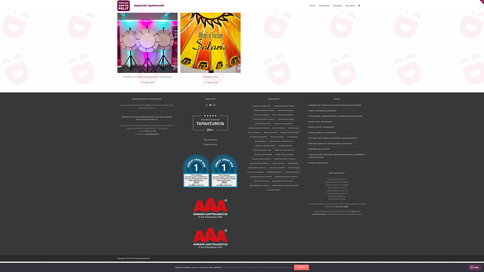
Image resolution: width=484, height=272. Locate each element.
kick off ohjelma (279, 128)
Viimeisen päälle (342, 207)
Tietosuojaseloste (210, 140)
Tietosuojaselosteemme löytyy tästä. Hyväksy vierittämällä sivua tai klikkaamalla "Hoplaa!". (257, 267)
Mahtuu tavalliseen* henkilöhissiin (322, 132)
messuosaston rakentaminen (281, 141)
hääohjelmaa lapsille (286, 119)
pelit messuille (293, 168)
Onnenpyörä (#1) (210, 77)
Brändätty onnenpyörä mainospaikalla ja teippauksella (147, 77)
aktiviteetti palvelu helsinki (264, 110)
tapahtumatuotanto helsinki (261, 177)
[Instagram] (214, 105)
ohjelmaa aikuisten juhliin (265, 146)
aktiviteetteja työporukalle (284, 106)
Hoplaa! (301, 267)
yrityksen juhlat (274, 190)
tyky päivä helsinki (261, 181)
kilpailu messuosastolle (290, 132)
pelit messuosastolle (255, 172)
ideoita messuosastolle (283, 124)
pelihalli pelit (293, 163)
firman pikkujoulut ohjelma (282, 115)
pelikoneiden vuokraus (257, 168)
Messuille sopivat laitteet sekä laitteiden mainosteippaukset (333, 138)
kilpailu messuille (270, 132)
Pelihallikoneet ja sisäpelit (319, 149)
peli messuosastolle (277, 168)
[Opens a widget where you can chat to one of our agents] (474, 267)
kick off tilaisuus (254, 132)
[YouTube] (210, 105)
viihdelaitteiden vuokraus (259, 185)
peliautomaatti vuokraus (259, 163)
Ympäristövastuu (210, 144)
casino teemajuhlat (261, 115)
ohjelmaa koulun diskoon (284, 150)
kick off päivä (293, 128)
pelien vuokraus (278, 163)
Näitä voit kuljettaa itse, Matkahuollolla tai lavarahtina (330, 143)
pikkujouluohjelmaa (274, 172)
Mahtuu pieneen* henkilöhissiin (321, 127)
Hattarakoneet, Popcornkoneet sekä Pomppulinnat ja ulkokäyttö (335, 105)
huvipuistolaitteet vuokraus (264, 119)
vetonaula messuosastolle (282, 181)
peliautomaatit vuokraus (261, 159)
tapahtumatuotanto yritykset (286, 177)
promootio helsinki (292, 172)
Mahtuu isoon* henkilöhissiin (320, 122)
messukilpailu (292, 137)
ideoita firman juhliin (263, 124)
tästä (148, 105)
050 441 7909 (150, 131)
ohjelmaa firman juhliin (262, 150)
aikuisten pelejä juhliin (262, 106)
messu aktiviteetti (277, 137)
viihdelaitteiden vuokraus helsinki (285, 185)
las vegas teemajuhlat (258, 137)
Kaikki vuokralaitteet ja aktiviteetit (322, 111)
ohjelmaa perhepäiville (263, 154)
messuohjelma (260, 141)
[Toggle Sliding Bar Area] (481, 2)
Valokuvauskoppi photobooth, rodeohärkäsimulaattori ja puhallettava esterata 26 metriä (336, 155)
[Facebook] (206, 105)
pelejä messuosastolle (284, 154)
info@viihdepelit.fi (152, 134)
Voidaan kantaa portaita (318, 163)
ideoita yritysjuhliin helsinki (259, 128)
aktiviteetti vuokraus (285, 110)
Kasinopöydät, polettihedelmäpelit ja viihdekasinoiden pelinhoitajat (335, 116)
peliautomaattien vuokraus (284, 159)
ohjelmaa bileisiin (285, 146)
